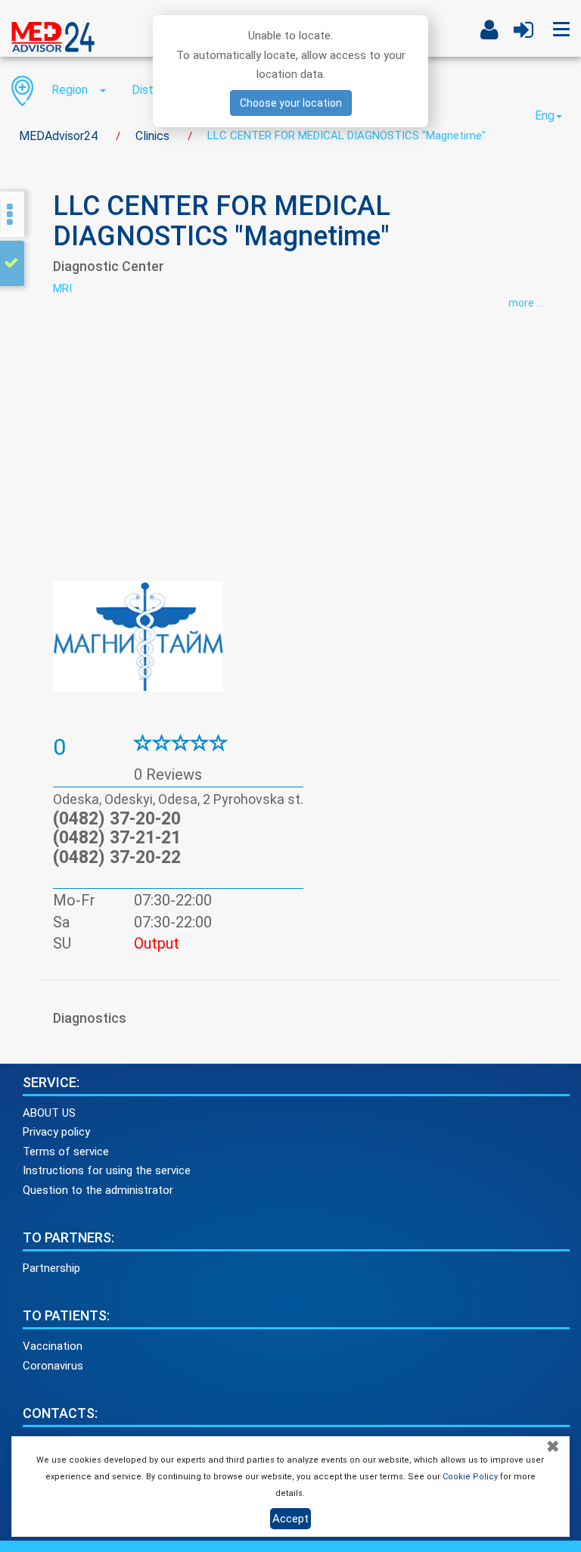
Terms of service (66, 1151)
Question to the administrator (98, 1190)
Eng (545, 115)
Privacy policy (56, 1132)
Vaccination (52, 1346)
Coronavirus (53, 1366)
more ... (525, 303)
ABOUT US (49, 1113)
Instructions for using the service (107, 1170)
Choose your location (291, 103)
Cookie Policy (470, 1477)
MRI (62, 288)
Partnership (51, 1268)
